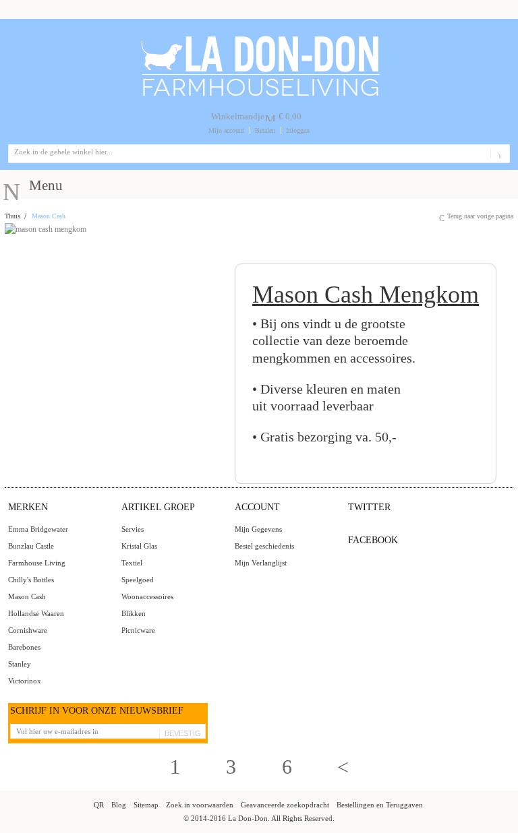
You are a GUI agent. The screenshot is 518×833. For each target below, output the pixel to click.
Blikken (133, 613)
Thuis (12, 216)
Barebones (24, 647)
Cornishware (27, 630)
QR (99, 805)
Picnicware (138, 630)
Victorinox (24, 681)
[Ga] (497, 153)
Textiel (131, 563)
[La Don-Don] (259, 38)
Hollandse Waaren (36, 613)
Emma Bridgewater (38, 529)
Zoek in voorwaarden (199, 805)
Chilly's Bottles (31, 580)
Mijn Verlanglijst (261, 563)
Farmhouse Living (36, 563)
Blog (118, 805)
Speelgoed (137, 580)
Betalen (265, 130)
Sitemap (146, 805)
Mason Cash (27, 596)
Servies (132, 529)
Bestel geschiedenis (264, 546)
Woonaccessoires (147, 596)
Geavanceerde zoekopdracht (285, 805)
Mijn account (226, 130)
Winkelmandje (237, 116)
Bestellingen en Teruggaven (380, 805)
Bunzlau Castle (31, 546)
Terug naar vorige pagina (480, 216)
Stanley (19, 664)
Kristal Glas (139, 546)
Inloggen (298, 130)
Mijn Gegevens (258, 529)
